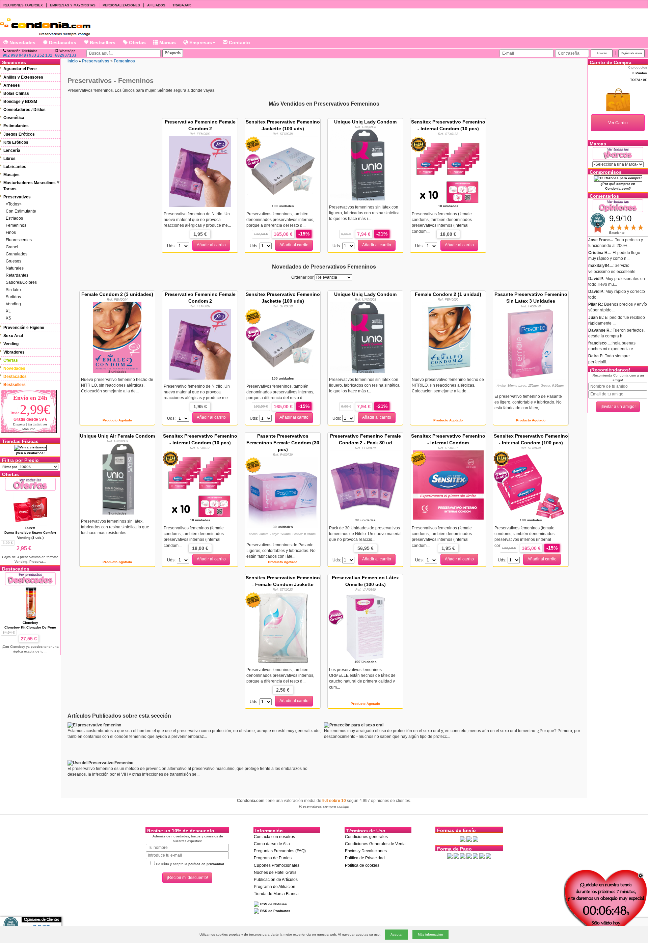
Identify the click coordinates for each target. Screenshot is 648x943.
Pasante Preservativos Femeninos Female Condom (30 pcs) (282, 442)
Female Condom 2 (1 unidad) (448, 294)
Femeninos (16, 225)
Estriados (14, 218)
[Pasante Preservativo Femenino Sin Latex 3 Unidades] (530, 343)
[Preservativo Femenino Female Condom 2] (200, 171)
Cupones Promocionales (276, 865)
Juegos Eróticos (19, 134)
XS (8, 318)
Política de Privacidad (365, 858)
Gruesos (13, 261)
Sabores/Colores (21, 282)
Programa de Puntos (273, 858)
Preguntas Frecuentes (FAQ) (280, 851)
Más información (430, 934)
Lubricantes (14, 166)
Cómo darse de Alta (272, 843)
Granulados (16, 254)
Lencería (11, 150)
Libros (9, 158)
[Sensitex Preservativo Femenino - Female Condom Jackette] (283, 627)
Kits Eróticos (15, 142)
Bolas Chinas (16, 93)
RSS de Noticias (273, 904)
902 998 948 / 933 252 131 (27, 55)
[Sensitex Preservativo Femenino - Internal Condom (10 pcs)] (448, 171)
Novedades (21, 42)
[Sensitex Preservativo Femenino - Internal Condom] (448, 485)
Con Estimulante (21, 211)
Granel (12, 247)
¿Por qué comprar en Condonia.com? (617, 186)
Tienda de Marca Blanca (276, 893)
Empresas (200, 42)
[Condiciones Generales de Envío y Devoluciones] (462, 838)
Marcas (167, 42)
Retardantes (17, 275)
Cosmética (13, 117)
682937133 (65, 55)
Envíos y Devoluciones (366, 851)
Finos (11, 232)
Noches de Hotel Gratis (275, 872)
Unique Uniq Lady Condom (365, 121)
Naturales (15, 268)
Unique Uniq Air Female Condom (117, 436)
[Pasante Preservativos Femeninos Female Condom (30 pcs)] (282, 492)
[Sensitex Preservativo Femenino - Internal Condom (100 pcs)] (530, 485)
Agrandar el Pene (20, 68)
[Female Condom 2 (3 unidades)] (117, 336)
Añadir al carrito (211, 245)
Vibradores (14, 352)
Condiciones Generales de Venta (375, 843)
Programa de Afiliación (274, 886)
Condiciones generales (366, 836)
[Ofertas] (30, 484)
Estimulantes (16, 125)
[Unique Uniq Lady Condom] (365, 164)
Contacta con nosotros (274, 836)
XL (8, 311)
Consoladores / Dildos (24, 109)
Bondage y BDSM (20, 101)
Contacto (238, 42)
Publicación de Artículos (276, 879)
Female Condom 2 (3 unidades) (117, 294)
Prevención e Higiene (23, 327)
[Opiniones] (618, 205)
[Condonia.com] (45, 24)
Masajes (11, 174)
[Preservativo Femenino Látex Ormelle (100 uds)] (365, 627)
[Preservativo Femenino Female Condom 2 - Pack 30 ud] (365, 485)
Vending (13, 304)
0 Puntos (639, 73)
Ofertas (137, 42)
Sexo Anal (13, 335)
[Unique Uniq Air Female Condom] (117, 478)
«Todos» (14, 204)
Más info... (30, 429)
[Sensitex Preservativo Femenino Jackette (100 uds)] (282, 171)
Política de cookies (362, 865)
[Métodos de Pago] (469, 855)
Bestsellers (101, 42)
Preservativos (17, 197)
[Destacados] (30, 578)
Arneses (11, 85)
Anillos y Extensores (23, 77)
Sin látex (14, 289)
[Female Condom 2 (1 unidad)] (448, 336)
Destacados (62, 42)
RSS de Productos (274, 911)
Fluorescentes (19, 240)
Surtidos (13, 297)
